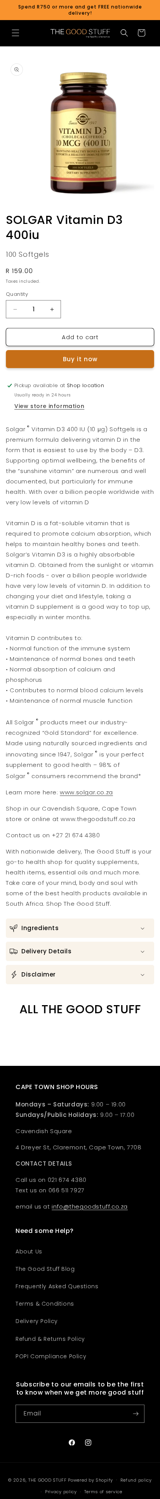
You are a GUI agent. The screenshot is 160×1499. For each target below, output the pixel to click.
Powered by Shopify (90, 1480)
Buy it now (80, 359)
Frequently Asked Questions (57, 1286)
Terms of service (103, 1492)
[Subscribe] (135, 1414)
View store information (49, 406)
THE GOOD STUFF (47, 1480)
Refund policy (136, 1480)
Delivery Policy (37, 1321)
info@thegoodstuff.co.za (90, 1206)
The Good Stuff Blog (45, 1269)
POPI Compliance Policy (51, 1356)
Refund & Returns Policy (50, 1339)
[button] (15, 32)
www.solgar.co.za (86, 792)
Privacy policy (61, 1492)
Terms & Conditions (45, 1304)
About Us (29, 1251)
